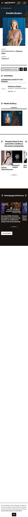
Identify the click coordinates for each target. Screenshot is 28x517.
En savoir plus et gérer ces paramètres (11, 510)
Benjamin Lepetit (16, 166)
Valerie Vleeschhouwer (7, 168)
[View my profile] (24, 3)
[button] (20, 113)
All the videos (6, 233)
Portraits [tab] (14, 107)
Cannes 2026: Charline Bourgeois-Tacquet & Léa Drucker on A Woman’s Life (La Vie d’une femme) (10, 219)
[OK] (14, 514)
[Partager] (21, 69)
